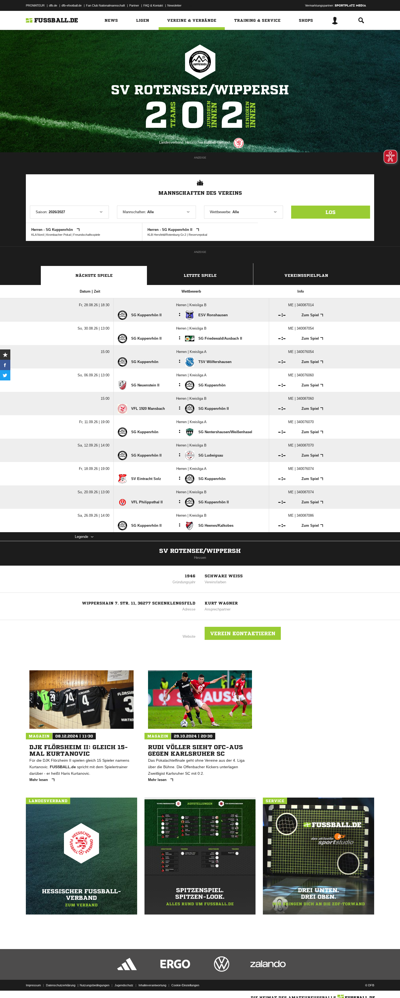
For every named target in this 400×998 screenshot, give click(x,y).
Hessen (200, 558)
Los (330, 212)
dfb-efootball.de (71, 5)
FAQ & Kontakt (153, 5)
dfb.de (53, 5)
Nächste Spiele (94, 275)
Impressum (33, 985)
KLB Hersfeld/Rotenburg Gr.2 (166, 234)
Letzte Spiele (200, 275)
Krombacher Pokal (58, 234)
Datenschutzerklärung (60, 985)
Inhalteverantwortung (152, 985)
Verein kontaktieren (242, 633)
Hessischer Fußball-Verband (207, 142)
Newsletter (174, 5)
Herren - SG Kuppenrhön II (170, 230)
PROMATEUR (35, 5)
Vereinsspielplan (306, 275)
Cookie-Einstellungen (185, 985)
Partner (134, 5)
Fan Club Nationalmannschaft (105, 5)
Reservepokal (198, 234)
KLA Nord (37, 234)
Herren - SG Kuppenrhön (52, 230)
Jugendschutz (124, 985)
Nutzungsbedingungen (94, 985)
